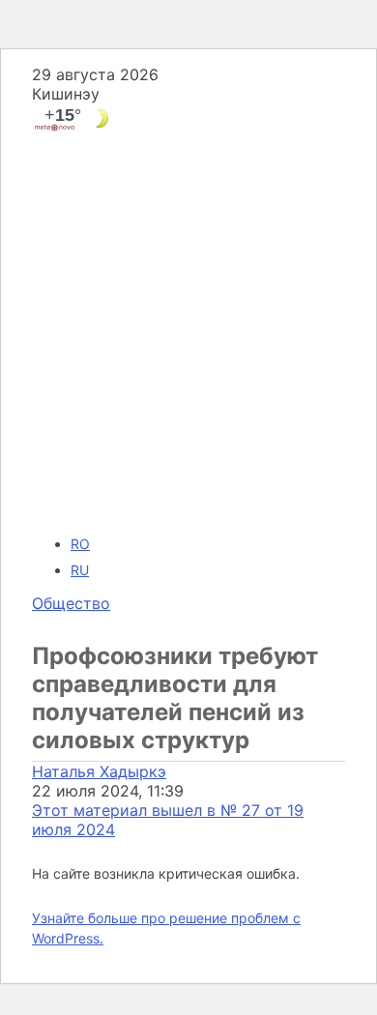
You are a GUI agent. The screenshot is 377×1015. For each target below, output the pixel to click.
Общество (71, 603)
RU (80, 570)
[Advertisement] (188, 331)
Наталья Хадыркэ (99, 771)
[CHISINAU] (188, 118)
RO (80, 544)
